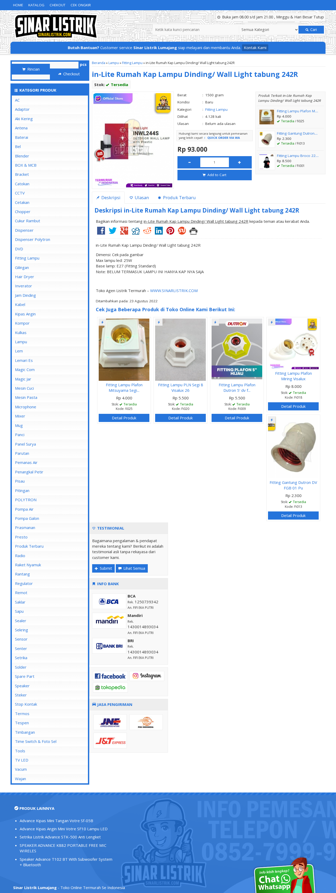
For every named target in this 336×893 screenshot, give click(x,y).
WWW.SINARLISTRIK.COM (174, 290)
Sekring (21, 629)
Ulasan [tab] (141, 197)
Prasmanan (25, 527)
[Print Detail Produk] (193, 232)
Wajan (20, 778)
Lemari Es (24, 360)
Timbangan (25, 732)
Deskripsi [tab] (110, 197)
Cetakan (22, 202)
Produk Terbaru (29, 546)
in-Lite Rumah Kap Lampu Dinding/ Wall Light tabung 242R (195, 74)
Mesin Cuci (24, 388)
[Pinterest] (170, 232)
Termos (22, 713)
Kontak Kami (255, 47)
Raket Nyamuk (28, 564)
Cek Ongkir (81, 5)
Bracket (22, 174)
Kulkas (21, 332)
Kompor (22, 323)
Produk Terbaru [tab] (179, 197)
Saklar (20, 602)
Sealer (20, 620)
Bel (18, 146)
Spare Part (24, 676)
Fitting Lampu (132, 62)
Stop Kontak (26, 704)
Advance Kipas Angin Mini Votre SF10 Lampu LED (64, 828)
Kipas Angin (25, 313)
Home (18, 5)
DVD (19, 248)
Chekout (57, 5)
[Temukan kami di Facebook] (110, 675)
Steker (21, 695)
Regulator (24, 583)
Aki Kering (24, 118)
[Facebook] (101, 232)
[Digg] (135, 232)
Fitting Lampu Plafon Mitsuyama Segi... (124, 387)
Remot (21, 592)
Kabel (20, 304)
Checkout (71, 73)
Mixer (20, 416)
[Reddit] (147, 232)
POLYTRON (25, 499)
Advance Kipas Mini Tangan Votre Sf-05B (56, 820)
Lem (19, 350)
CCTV (20, 192)
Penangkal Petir (29, 471)
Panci (19, 434)
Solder (21, 667)
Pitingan (22, 490)
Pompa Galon (27, 518)
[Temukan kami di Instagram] (146, 675)
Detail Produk (124, 417)
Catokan (22, 183)
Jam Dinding (25, 295)
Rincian (33, 69)
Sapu (19, 611)
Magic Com (25, 369)
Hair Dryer (24, 276)
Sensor (21, 639)
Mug (19, 425)
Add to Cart (216, 174)
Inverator (23, 285)
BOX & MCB (25, 165)
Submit (105, 568)
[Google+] (124, 232)
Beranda (98, 62)
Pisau (20, 481)
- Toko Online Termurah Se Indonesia (69, 887)
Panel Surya (25, 444)
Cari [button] (313, 29)
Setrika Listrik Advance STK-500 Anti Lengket (60, 836)
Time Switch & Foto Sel (35, 741)
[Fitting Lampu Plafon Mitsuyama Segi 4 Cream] (124, 349)
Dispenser (24, 230)
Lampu (113, 62)
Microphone (25, 406)
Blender (22, 155)
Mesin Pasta (26, 397)
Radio (20, 555)
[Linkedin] (159, 232)
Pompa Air (24, 509)
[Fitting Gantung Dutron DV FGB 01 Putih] (293, 447)
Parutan (22, 453)
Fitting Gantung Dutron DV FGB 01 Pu (293, 485)
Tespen (22, 722)
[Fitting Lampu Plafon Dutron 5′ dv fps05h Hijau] (237, 349)
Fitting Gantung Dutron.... (297, 133)
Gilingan (22, 267)
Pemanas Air (26, 462)
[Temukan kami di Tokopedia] (110, 687)
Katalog (36, 5)
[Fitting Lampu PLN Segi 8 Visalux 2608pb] (180, 349)
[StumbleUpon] (182, 232)
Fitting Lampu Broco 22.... (298, 155)
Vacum (21, 769)
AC (17, 100)
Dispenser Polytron (32, 239)
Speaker (22, 685)
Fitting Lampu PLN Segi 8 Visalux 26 (180, 387)
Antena (21, 127)
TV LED (21, 760)
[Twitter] (112, 232)
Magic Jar (23, 379)
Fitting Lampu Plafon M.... (297, 111)
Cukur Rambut (27, 220)
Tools (20, 750)
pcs (83, 64)
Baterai (21, 137)
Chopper (22, 211)
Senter (21, 648)
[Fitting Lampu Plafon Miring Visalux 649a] (293, 343)
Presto (21, 537)
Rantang (22, 574)
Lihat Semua (133, 568)
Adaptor (22, 109)
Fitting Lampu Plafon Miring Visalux (293, 376)
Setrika (21, 657)
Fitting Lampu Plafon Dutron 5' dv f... (237, 387)
